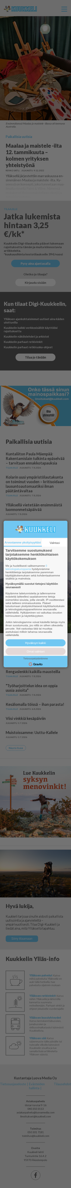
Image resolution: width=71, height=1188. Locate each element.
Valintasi (55, 542)
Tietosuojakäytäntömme (35, 658)
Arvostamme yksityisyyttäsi (23, 542)
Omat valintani (35, 651)
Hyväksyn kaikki (35, 643)
